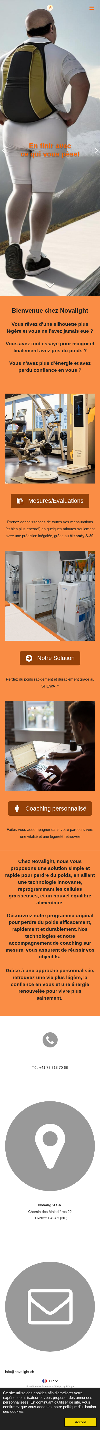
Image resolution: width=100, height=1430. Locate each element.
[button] (50, 1381)
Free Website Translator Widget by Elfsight (50, 1386)
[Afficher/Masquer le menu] (91, 8)
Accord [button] (80, 1422)
